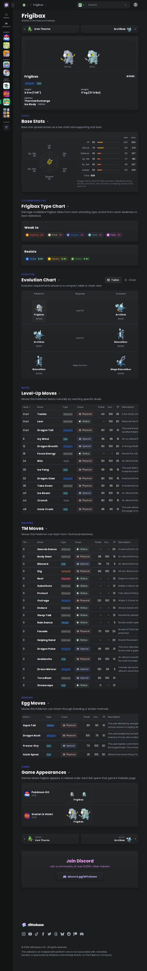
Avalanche (44, 659)
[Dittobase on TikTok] (36, 934)
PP (118, 407)
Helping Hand (46, 640)
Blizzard (42, 564)
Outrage (43, 600)
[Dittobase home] (6, 5)
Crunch (42, 500)
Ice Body (34, 104)
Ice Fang (43, 469)
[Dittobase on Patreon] (75, 934)
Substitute (44, 586)
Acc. (110, 407)
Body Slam (44, 556)
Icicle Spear (31, 754)
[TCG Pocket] (6, 64)
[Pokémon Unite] (6, 53)
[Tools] (6, 127)
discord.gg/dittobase (82, 876)
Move (40, 407)
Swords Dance (47, 549)
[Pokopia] (6, 45)
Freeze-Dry (31, 746)
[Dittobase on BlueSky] (62, 934)
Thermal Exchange (37, 100)
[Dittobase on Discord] (82, 934)
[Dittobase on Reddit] (69, 934)
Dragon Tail (45, 430)
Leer (40, 421)
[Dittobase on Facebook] (43, 934)
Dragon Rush (32, 735)
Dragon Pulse (46, 649)
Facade (42, 631)
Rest (40, 578)
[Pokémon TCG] (6, 72)
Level (25, 407)
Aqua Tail (29, 725)
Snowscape (45, 685)
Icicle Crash (45, 509)
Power (101, 407)
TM (24, 542)
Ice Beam (43, 493)
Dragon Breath (47, 446)
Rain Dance (45, 622)
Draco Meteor (46, 669)
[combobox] (108, 5)
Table (115, 280)
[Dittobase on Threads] (56, 934)
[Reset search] (125, 5)
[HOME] (6, 102)
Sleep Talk (44, 615)
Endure (42, 608)
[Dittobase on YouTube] (30, 934)
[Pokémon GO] (6, 37)
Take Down (45, 486)
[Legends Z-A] (6, 85)
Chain (132, 280)
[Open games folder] (6, 113)
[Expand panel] (13, 5)
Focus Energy (46, 453)
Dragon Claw (46, 478)
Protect (42, 593)
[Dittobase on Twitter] (49, 934)
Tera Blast (44, 678)
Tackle (42, 414)
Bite (40, 461)
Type (65, 407)
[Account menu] (135, 5)
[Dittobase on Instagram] (24, 934)
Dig (39, 571)
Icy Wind (43, 439)
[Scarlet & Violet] (6, 93)
